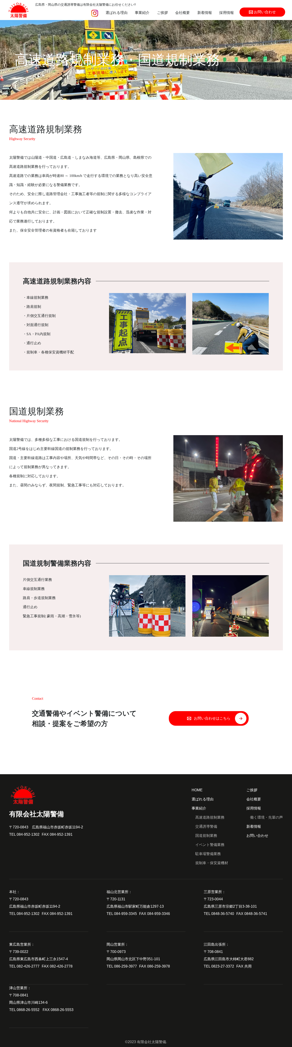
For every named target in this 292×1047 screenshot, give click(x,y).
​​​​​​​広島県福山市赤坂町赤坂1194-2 (34, 906)
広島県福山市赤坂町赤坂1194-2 (57, 827)
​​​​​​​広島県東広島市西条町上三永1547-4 (38, 959)
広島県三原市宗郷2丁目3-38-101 (230, 906)
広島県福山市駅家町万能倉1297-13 (135, 906)
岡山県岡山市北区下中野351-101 (133, 959)
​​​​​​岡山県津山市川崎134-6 (28, 1002)
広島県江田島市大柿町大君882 (229, 959)
